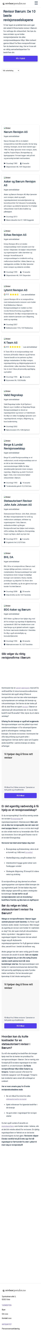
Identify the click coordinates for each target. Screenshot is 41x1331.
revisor (25, 707)
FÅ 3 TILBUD (20, 59)
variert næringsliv (23, 688)
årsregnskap (16, 819)
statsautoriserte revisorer (16, 1099)
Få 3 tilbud (20, 796)
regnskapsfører (8, 1126)
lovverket (29, 852)
